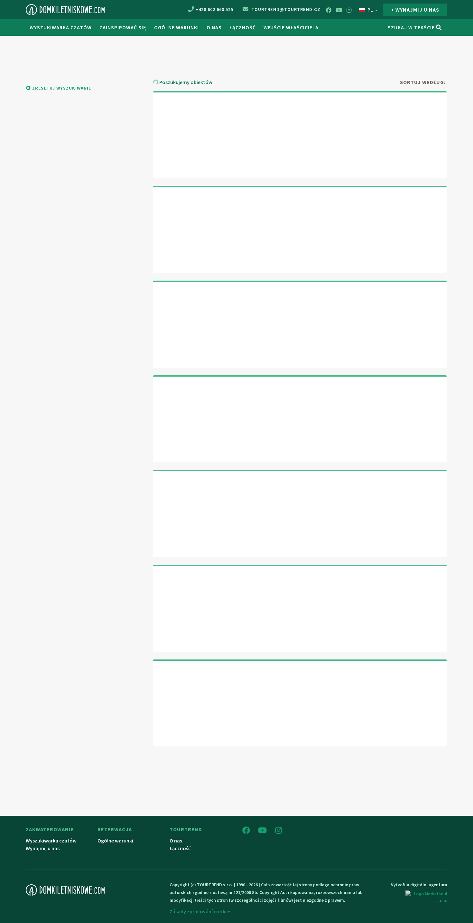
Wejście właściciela (291, 27)
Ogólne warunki (176, 27)
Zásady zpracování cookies (200, 911)
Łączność (242, 27)
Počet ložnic (413, 51)
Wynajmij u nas (43, 848)
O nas (214, 27)
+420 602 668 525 (214, 9)
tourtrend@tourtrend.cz (285, 9)
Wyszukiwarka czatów (61, 27)
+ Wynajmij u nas (415, 9)
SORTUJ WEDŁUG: (423, 82)
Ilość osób (314, 51)
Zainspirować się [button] (122, 27)
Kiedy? (175, 50)
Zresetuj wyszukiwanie (61, 88)
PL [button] (370, 9)
